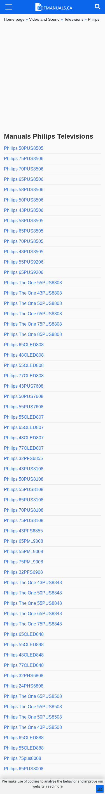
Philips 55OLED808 (24, 365)
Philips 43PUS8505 (23, 251)
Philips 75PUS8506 (23, 158)
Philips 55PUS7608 (23, 406)
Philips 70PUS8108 (23, 510)
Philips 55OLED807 (24, 417)
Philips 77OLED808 (24, 375)
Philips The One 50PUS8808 (33, 303)
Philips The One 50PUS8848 (33, 593)
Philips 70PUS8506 (23, 169)
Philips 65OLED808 (24, 344)
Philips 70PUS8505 (23, 241)
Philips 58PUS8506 (23, 189)
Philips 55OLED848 (24, 644)
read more (54, 786)
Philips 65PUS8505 (23, 231)
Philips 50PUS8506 (23, 200)
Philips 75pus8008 (22, 758)
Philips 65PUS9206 (23, 272)
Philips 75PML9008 (23, 562)
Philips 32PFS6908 (23, 572)
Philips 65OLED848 (24, 634)
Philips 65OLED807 (24, 427)
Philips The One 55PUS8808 (33, 282)
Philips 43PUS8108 (23, 468)
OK (99, 788)
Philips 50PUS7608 (23, 396)
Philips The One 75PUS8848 (33, 624)
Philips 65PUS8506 (23, 179)
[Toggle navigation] (8, 7)
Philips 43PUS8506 (23, 210)
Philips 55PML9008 (23, 551)
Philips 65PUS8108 (23, 499)
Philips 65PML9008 (23, 541)
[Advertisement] (52, 77)
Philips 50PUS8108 (23, 479)
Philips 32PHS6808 (23, 675)
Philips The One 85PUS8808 (33, 334)
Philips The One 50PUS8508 (33, 717)
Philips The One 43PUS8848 (33, 582)
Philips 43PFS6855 (23, 530)
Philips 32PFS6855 (23, 458)
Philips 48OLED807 (24, 437)
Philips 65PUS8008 (23, 768)
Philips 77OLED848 (24, 665)
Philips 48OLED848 (24, 655)
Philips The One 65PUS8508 (33, 696)
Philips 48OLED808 (24, 355)
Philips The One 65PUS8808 (33, 313)
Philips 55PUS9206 (23, 262)
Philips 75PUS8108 (23, 520)
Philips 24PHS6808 (23, 686)
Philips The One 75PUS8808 (33, 324)
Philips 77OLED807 (24, 448)
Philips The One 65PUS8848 (33, 613)
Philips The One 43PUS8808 (33, 293)
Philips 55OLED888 (24, 748)
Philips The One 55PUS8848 (33, 603)
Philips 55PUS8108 (23, 489)
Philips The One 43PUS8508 (33, 727)
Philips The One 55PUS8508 (33, 706)
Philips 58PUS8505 (23, 220)
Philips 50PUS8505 (23, 148)
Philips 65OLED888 (24, 737)
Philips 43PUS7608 (23, 386)
